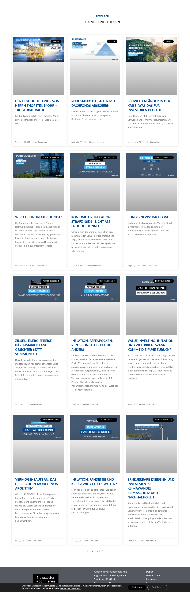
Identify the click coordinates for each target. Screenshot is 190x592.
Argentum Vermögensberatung (110, 571)
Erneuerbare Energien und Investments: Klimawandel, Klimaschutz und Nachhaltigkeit (151, 488)
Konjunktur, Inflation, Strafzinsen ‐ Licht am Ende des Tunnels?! (91, 221)
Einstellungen (157, 587)
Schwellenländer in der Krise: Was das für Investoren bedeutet (149, 105)
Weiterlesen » (22, 129)
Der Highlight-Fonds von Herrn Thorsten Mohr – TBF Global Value (37, 105)
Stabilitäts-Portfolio (105, 579)
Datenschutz (153, 575)
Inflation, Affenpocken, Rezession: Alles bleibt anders (92, 345)
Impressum (152, 579)
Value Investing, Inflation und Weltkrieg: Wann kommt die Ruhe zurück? (150, 345)
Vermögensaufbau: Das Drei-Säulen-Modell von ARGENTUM (36, 484)
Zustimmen (137, 587)
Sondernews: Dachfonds (149, 217)
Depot (149, 571)
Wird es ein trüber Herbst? (38, 217)
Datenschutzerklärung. (70, 589)
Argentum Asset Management (110, 575)
